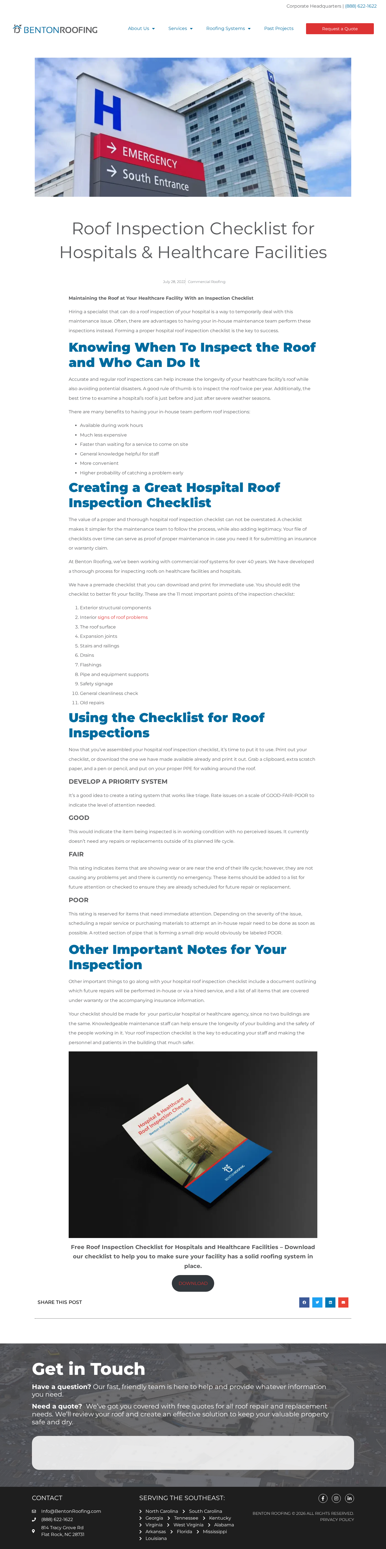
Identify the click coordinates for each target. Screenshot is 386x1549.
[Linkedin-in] (349, 1498)
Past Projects (279, 28)
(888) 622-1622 (361, 6)
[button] (304, 1302)
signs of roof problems (123, 617)
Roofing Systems (225, 28)
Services (177, 28)
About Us (138, 28)
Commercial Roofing (206, 281)
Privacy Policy (337, 1519)
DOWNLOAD (193, 1283)
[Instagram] (336, 1498)
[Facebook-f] (323, 1498)
